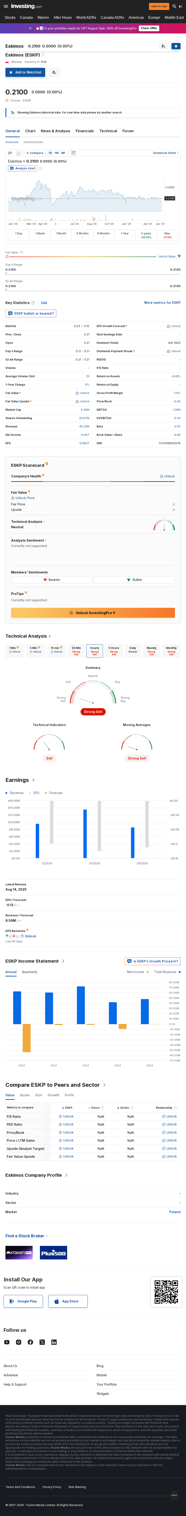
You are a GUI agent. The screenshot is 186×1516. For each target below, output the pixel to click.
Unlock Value (167, 256)
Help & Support (15, 1384)
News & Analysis (55, 131)
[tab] (14, 651)
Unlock (68, 1116)
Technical (108, 131)
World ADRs (86, 17)
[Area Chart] (18, 153)
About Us (10, 1366)
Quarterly (29, 972)
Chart (30, 131)
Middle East (174, 17)
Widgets (103, 1394)
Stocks (10, 17)
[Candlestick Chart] (9, 153)
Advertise (11, 1375)
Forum (128, 131)
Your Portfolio (107, 1384)
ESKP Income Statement (32, 961)
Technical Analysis (26, 636)
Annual (11, 972)
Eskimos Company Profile (33, 1175)
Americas (136, 17)
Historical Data (33, 142)
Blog (100, 1366)
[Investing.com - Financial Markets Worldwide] (26, 6)
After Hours (63, 17)
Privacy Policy (52, 1487)
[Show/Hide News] (73, 153)
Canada (26, 17)
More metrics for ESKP (162, 302)
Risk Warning (77, 1487)
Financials (85, 131)
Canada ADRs (112, 17)
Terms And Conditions (20, 1487)
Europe (154, 17)
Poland (175, 1212)
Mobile (102, 1375)
